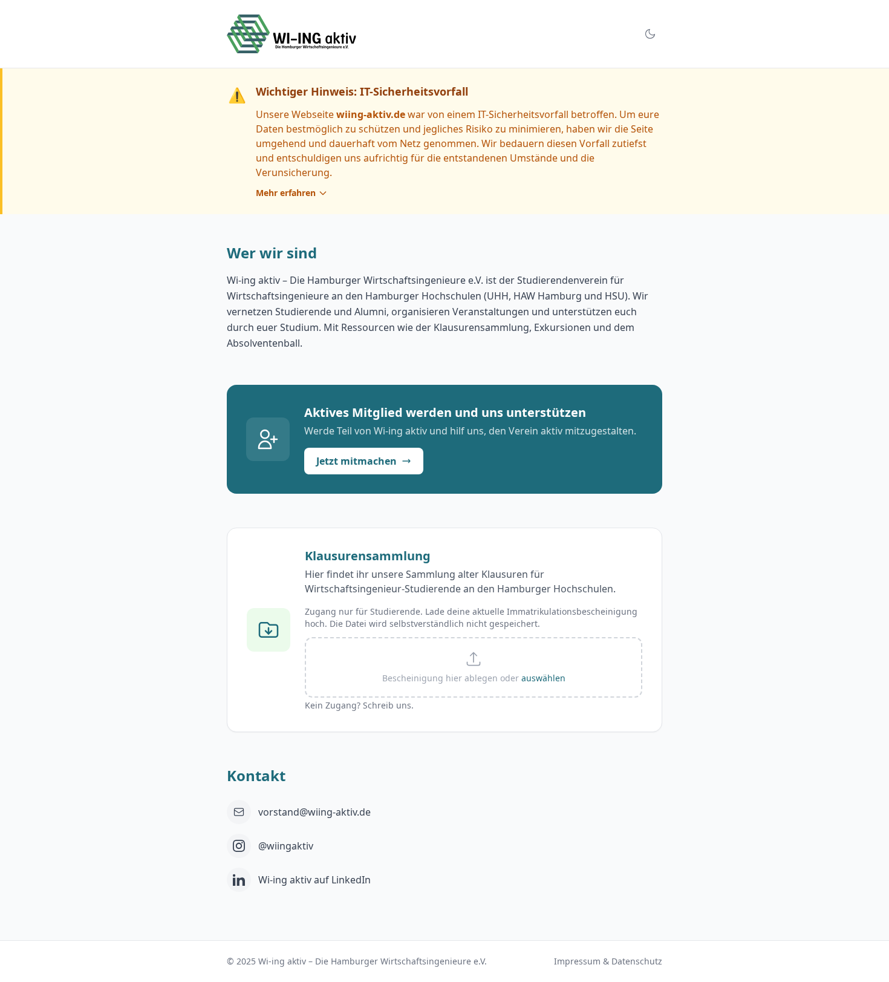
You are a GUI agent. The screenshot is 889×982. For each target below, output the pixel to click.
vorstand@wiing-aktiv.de (314, 812)
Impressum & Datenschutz (608, 961)
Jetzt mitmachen (356, 461)
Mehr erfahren (286, 192)
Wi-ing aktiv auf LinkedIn (314, 879)
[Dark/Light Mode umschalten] (650, 34)
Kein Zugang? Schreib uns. (359, 705)
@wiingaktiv (285, 846)
